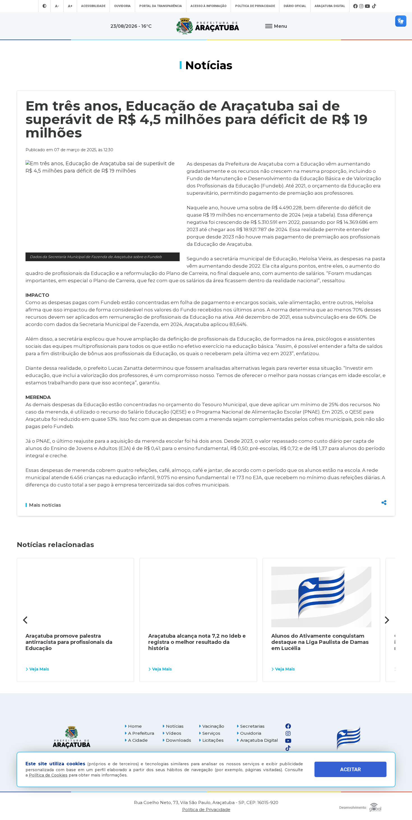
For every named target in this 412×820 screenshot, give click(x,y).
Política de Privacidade (255, 6)
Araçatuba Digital (330, 6)
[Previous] (26, 620)
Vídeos (173, 733)
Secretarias (252, 726)
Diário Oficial (295, 6)
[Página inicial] (71, 737)
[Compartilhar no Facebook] (383, 472)
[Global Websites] (360, 806)
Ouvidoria (122, 6)
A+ (70, 6)
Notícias (175, 726)
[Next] (386, 620)
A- (57, 6)
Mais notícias (45, 504)
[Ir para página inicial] (208, 26)
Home (135, 726)
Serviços (211, 733)
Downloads (178, 740)
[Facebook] (355, 6)
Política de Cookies (48, 775)
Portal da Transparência (160, 6)
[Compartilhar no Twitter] (383, 482)
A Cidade (138, 740)
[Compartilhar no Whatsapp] (384, 492)
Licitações (213, 740)
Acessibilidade (93, 6)
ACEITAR (350, 770)
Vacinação (213, 726)
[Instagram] (361, 6)
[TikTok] (374, 6)
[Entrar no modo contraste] (44, 6)
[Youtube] (367, 6)
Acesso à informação (208, 6)
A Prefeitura (141, 733)
